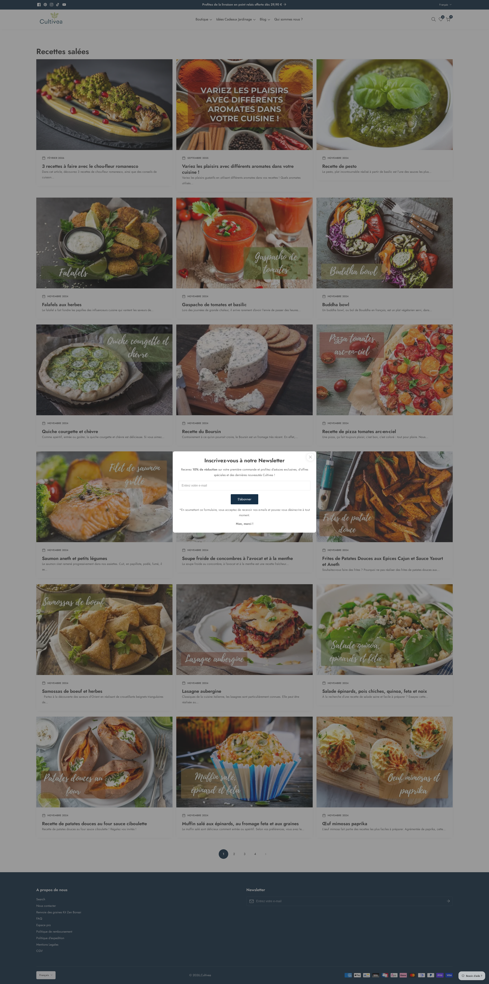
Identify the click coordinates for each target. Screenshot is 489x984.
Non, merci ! (244, 524)
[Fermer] (310, 457)
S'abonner (244, 499)
